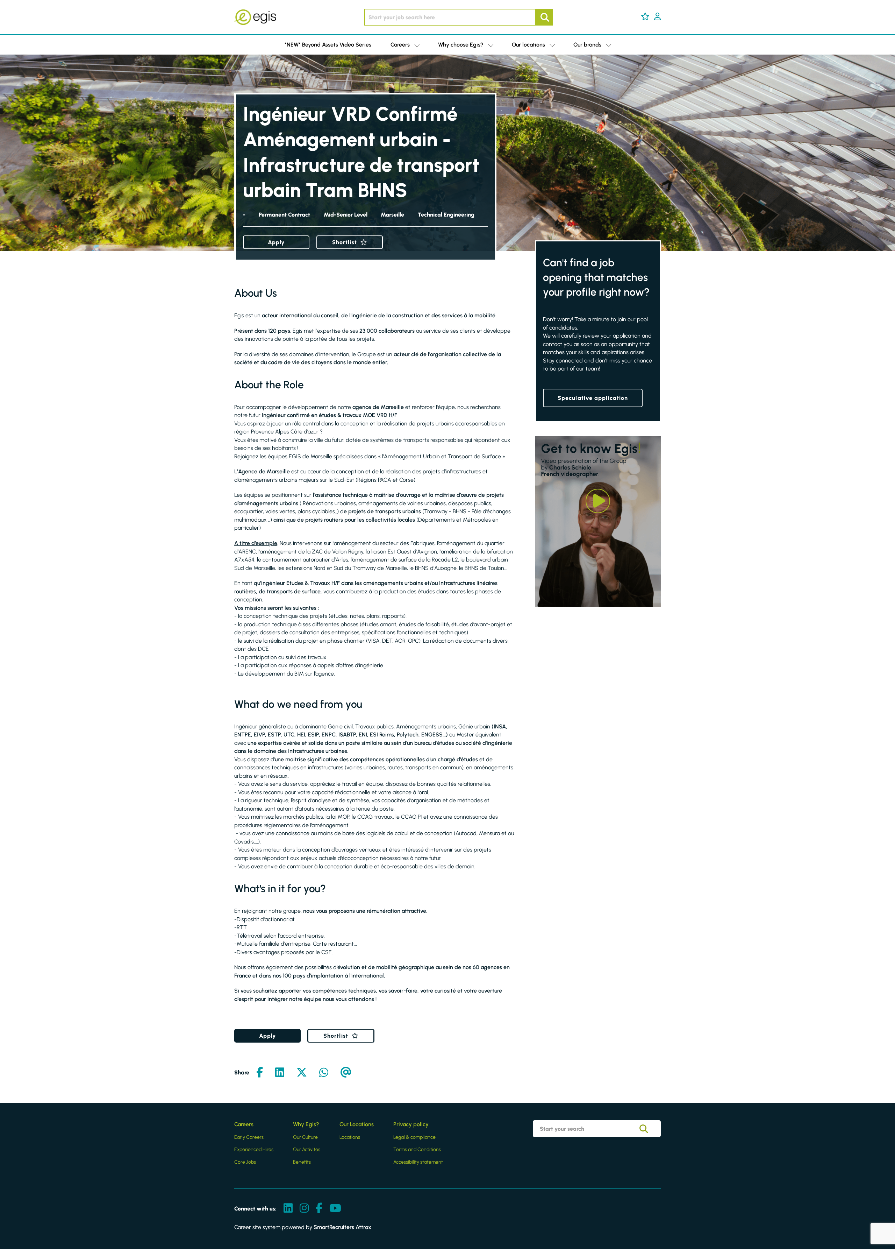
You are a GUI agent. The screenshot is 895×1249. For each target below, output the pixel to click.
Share (241, 1072)
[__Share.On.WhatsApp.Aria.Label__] (323, 1073)
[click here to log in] (657, 17)
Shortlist (344, 242)
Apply (276, 242)
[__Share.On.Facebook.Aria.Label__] (259, 1073)
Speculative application (593, 398)
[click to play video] (598, 501)
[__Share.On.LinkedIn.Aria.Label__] (279, 1073)
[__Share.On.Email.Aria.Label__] (346, 1073)
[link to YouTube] (335, 1208)
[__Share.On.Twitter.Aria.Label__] (301, 1073)
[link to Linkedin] (288, 1208)
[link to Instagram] (304, 1208)
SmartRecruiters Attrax (342, 1227)
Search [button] (544, 17)
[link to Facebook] (319, 1208)
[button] (645, 16)
